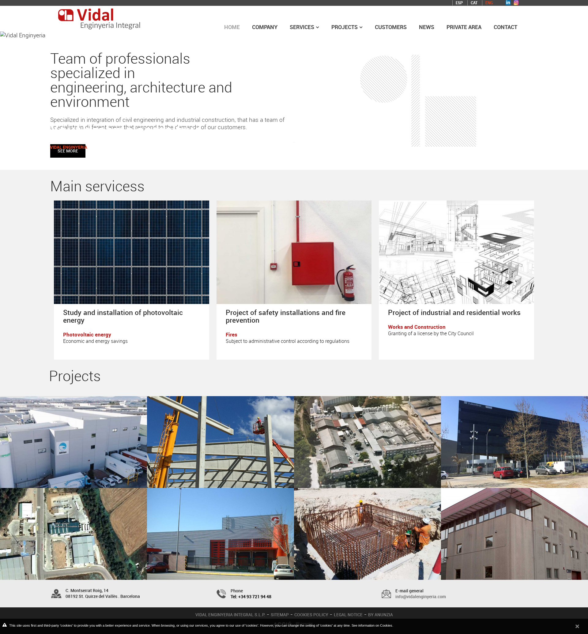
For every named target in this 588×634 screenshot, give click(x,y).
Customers (391, 27)
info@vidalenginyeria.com (420, 596)
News (426, 27)
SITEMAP (280, 614)
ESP (459, 3)
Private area (464, 27)
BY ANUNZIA (380, 614)
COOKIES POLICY (311, 614)
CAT (474, 3)
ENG (489, 3)
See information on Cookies (372, 625)
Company (264, 27)
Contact (505, 27)
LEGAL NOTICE (348, 614)
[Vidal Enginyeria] (99, 17)
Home (232, 27)
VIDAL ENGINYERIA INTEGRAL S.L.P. (230, 614)
